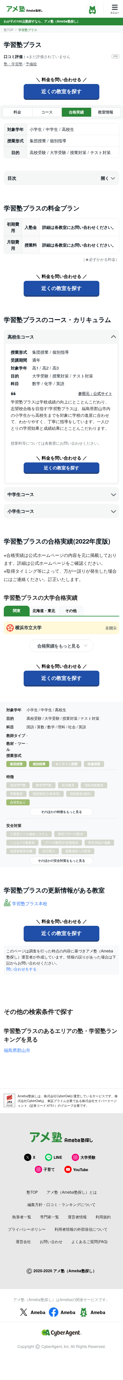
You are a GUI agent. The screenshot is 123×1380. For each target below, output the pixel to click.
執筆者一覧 (21, 1216)
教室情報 (105, 112)
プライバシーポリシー (27, 1229)
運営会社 (23, 1241)
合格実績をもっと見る (58, 645)
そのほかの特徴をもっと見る (61, 811)
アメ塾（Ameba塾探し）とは (72, 1192)
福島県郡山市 (17, 1050)
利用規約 (103, 1216)
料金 (17, 112)
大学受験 (88, 1157)
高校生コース (21, 336)
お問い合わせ (51, 1241)
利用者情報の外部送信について (81, 1229)
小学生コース (21, 511)
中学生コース (21, 494)
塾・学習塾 (13, 63)
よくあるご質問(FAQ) (89, 1241)
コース (47, 112)
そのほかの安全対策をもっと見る (61, 860)
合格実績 (76, 112)
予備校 (31, 63)
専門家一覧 (49, 1216)
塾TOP (9, 30)
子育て (49, 1169)
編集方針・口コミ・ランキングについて (61, 1204)
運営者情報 (77, 1216)
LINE (58, 1157)
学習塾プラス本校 (29, 903)
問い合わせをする (21, 968)
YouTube (80, 1169)
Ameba (38, 1312)
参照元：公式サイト (95, 393)
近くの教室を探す (61, 91)
